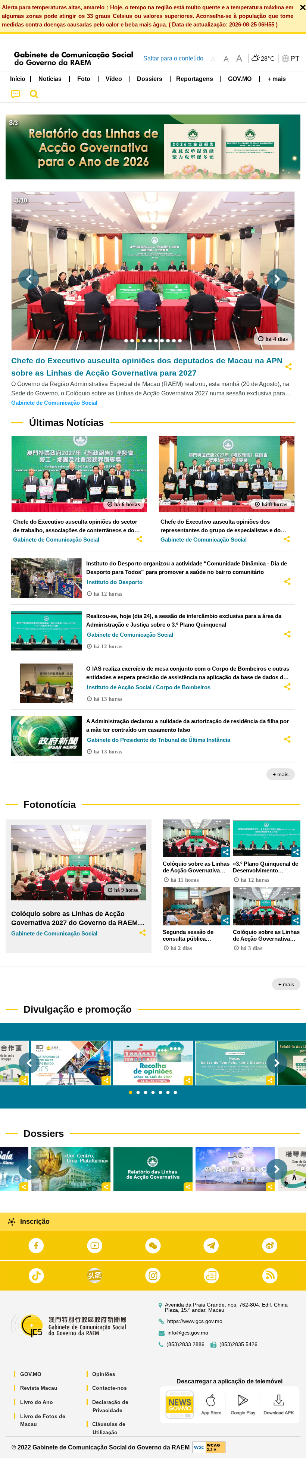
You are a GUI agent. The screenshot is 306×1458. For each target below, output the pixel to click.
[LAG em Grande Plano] (235, 1169)
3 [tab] (145, 1093)
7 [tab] (175, 1093)
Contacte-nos (109, 1388)
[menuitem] (50, 79)
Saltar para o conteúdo (173, 58)
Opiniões (103, 1374)
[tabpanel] (153, 1063)
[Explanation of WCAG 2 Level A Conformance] (209, 1447)
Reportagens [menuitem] (194, 79)
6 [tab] (168, 1093)
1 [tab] (130, 1093)
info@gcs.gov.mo (188, 1333)
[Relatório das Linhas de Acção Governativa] (153, 1169)
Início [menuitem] (17, 79)
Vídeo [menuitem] (114, 79)
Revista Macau (38, 1388)
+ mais (280, 774)
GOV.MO (30, 1374)
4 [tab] (153, 1093)
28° (268, 59)
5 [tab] (160, 1093)
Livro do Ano (36, 1402)
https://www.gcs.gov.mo (194, 1321)
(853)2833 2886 (185, 1344)
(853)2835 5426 (238, 1344)
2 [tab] (138, 1093)
